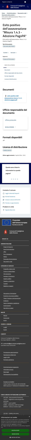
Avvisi (5, 320)
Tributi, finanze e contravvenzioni (12, 298)
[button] (15, 437)
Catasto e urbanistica (8, 281)
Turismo (5, 284)
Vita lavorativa (7, 274)
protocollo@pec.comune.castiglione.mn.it (14, 343)
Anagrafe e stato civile (9, 269)
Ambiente (5, 301)
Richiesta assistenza (8, 360)
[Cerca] (28, 7)
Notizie (5, 315)
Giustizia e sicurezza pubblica (10, 296)
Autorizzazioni (7, 306)
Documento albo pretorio (8, 15)
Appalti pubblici (7, 279)
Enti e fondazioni (7, 254)
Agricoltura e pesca (8, 308)
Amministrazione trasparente (11, 367)
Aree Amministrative (8, 249)
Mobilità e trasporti (8, 286)
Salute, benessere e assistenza (11, 303)
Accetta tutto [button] (15, 430)
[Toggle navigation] (3, 6)
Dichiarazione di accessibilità (10, 374)
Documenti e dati (22, 13)
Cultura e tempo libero (9, 271)
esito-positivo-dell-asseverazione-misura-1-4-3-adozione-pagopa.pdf (13, 98)
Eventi (5, 330)
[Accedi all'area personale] (25, 2)
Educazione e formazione (9, 293)
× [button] (29, 416)
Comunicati (6, 318)
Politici (5, 257)
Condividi (5, 52)
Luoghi (5, 327)
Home (3, 13)
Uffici (4, 252)
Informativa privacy (8, 369)
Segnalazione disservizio (9, 355)
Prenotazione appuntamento (10, 352)
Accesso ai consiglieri (8, 382)
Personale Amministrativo (10, 259)
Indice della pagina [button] (10, 65)
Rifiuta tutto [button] (15, 434)
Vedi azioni (13, 52)
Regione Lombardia (7, 2)
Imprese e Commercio (8, 276)
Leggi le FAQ (6, 357)
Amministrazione (11, 13)
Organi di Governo (8, 247)
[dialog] (15, 427)
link (2, 427)
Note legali (6, 372)
